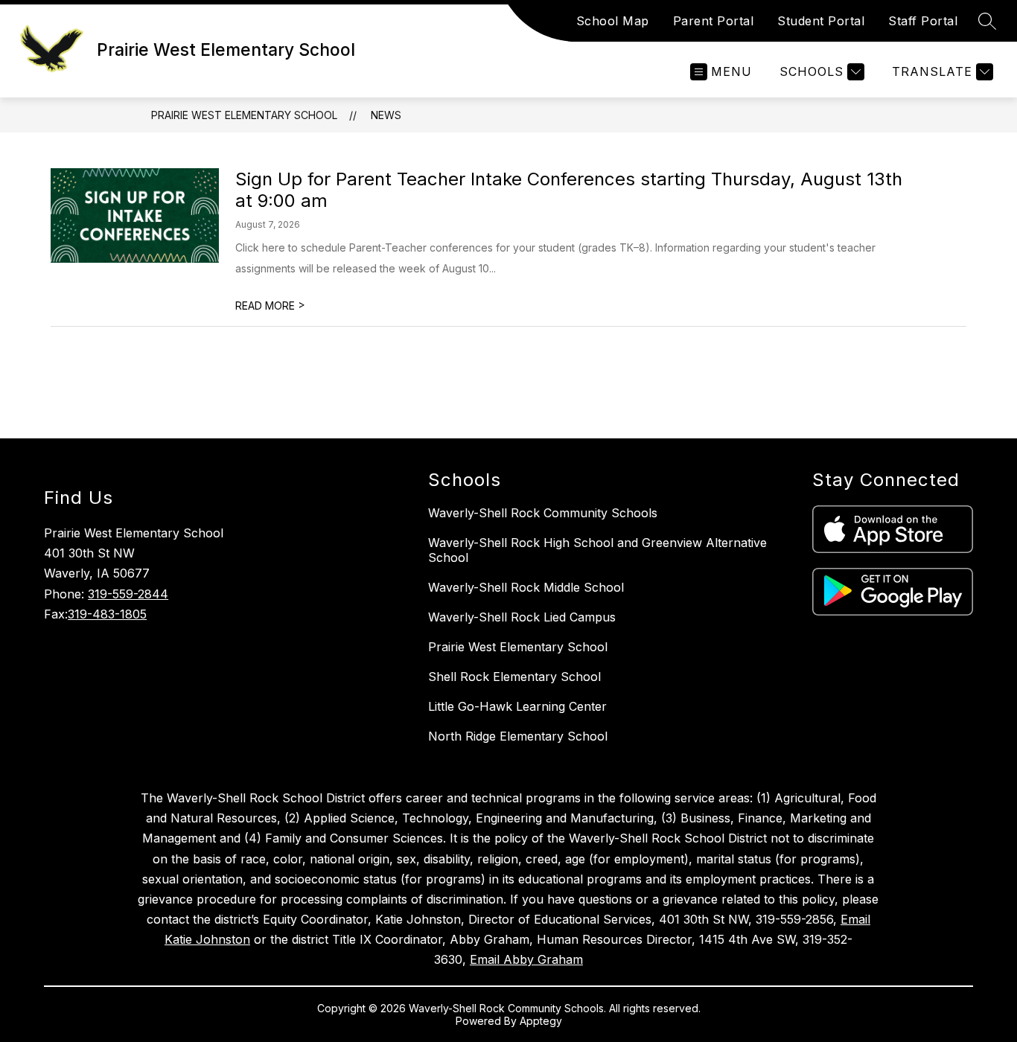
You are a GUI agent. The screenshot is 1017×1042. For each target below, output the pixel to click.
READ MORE (270, 305)
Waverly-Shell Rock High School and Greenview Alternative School (597, 550)
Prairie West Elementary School (244, 115)
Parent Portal (713, 20)
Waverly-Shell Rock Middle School (526, 587)
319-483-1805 (107, 614)
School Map (612, 20)
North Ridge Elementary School (518, 736)
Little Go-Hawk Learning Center (517, 706)
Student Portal (820, 20)
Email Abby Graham (526, 959)
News (386, 115)
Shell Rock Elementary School (514, 676)
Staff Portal (922, 20)
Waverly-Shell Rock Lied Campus (522, 617)
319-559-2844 (128, 593)
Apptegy (541, 1020)
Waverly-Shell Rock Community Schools (542, 512)
